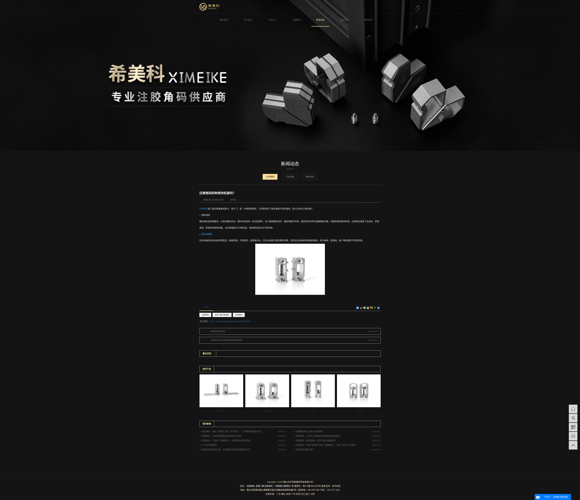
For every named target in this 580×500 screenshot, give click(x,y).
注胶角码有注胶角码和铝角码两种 (226, 340)
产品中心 (272, 20)
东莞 (298, 494)
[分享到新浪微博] (361, 308)
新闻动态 (320, 20)
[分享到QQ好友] (368, 308)
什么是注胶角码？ (209, 445)
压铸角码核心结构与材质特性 (309, 431)
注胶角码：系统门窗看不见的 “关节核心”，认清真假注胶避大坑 (231, 431)
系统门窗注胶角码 (222, 315)
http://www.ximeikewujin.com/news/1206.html (230, 321)
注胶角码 (205, 315)
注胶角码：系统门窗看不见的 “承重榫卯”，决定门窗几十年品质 (325, 445)
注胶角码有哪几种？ (305, 449)
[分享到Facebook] (378, 308)
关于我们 (248, 20)
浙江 (308, 494)
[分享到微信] (364, 308)
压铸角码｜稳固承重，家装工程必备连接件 (316, 440)
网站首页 (224, 20)
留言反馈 (344, 20)
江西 (312, 494)
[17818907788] (573, 418)
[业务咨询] (573, 409)
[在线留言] (573, 436)
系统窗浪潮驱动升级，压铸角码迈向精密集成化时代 (225, 449)
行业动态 (290, 177)
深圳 (288, 494)
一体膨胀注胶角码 (282, 486)
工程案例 (296, 20)
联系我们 (368, 20)
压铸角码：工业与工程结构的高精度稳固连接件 (318, 436)
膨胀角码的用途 (218, 331)
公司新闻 (270, 177)
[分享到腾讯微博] (375, 308)
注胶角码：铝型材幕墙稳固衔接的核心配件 (221, 436)
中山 (303, 494)
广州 (293, 494)
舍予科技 (336, 486)
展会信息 (310, 177)
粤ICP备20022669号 (312, 486)
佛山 (283, 494)
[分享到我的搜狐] (371, 308)
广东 (279, 494)
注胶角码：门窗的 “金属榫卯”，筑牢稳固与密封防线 (225, 440)
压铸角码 (203, 209)
